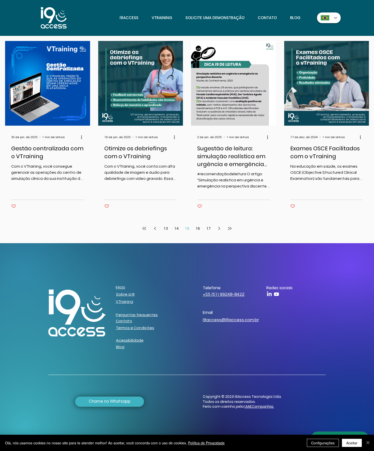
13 (165, 228)
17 (208, 228)
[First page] (144, 228)
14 (176, 228)
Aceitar (351, 442)
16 (197, 228)
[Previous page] (155, 228)
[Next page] (219, 228)
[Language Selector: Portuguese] (329, 17)
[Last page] (229, 228)
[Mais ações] (83, 137)
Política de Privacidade (206, 442)
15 (187, 228)
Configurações (323, 442)
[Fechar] (368, 443)
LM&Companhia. (259, 406)
